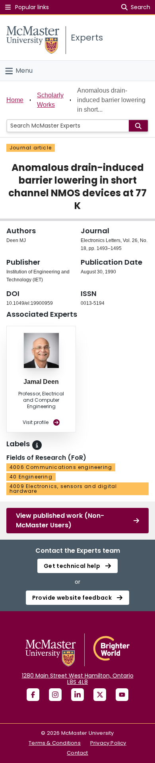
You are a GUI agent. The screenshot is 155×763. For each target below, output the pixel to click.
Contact (77, 753)
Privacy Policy (108, 743)
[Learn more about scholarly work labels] (37, 445)
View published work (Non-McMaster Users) (60, 520)
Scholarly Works (50, 100)
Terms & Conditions (55, 743)
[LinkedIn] (77, 694)
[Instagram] (55, 694)
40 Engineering (31, 476)
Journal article (31, 147)
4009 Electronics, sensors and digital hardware (63, 488)
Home (14, 100)
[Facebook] (33, 694)
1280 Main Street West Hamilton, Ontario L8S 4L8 (78, 678)
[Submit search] (138, 126)
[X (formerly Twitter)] (99, 694)
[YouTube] (122, 694)
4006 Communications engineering (61, 467)
